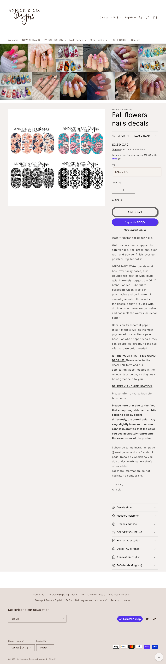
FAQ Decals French (119, 594)
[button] (54, 40)
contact (127, 600)
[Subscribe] (62, 618)
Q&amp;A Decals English (49, 600)
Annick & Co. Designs (27, 659)
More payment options (135, 230)
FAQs (69, 600)
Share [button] (118, 199)
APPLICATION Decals (93, 594)
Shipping (116, 149)
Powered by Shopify (47, 659)
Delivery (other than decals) (91, 600)
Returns (115, 600)
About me (38, 594)
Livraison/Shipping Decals (62, 594)
